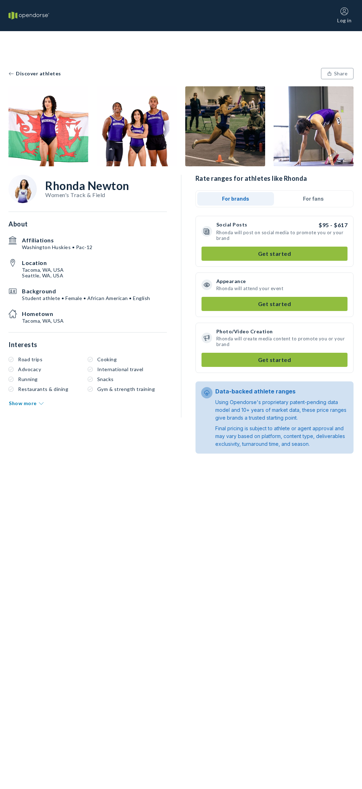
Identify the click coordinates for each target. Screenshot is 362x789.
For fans (313, 199)
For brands (235, 199)
